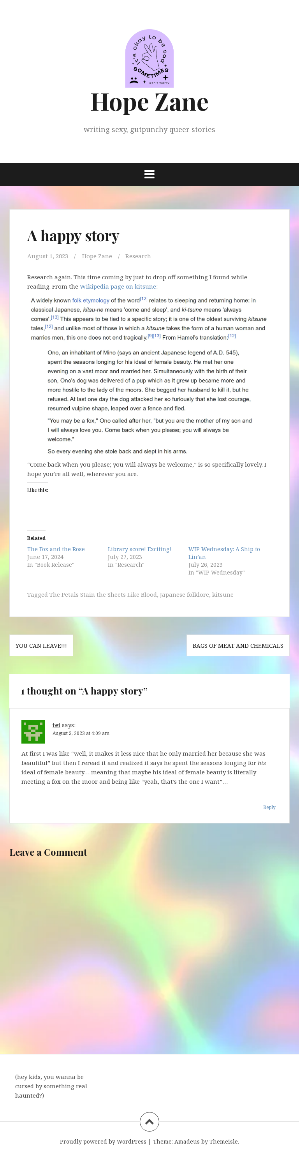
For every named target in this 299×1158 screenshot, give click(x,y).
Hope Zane (149, 101)
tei (56, 725)
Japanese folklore (184, 594)
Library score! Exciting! (139, 549)
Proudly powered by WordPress (103, 1141)
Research (138, 256)
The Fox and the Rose (56, 549)
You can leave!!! (41, 645)
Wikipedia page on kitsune (117, 286)
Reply (269, 807)
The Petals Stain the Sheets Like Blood (103, 594)
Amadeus (187, 1141)
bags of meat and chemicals (238, 645)
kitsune (223, 594)
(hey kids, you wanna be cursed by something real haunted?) (51, 1086)
